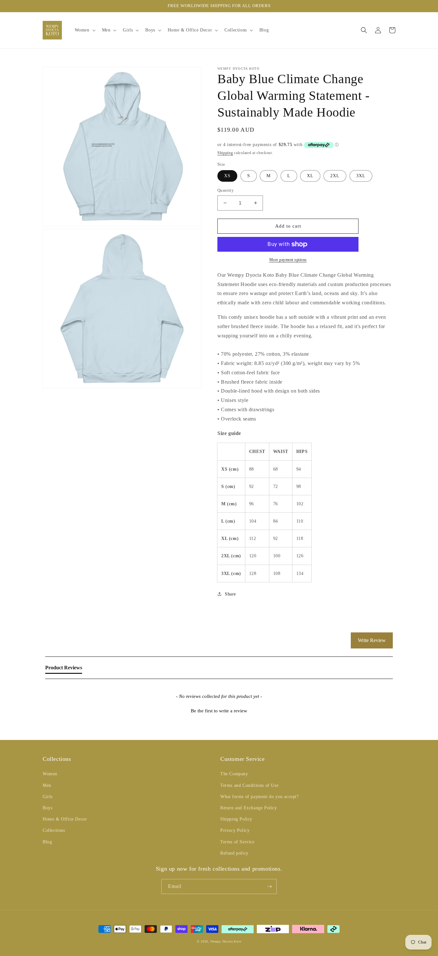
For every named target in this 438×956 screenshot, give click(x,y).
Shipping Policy (236, 819)
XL (310, 175)
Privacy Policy (234, 830)
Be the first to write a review (219, 710)
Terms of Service (237, 841)
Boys (47, 807)
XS (227, 175)
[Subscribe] (269, 886)
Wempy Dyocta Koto (225, 941)
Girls (48, 796)
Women (50, 773)
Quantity (225, 190)
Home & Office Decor (65, 819)
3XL (361, 175)
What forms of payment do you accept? (259, 796)
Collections (54, 830)
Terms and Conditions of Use (249, 785)
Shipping (225, 153)
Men (47, 785)
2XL (335, 175)
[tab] (63, 669)
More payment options (288, 259)
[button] (84, 30)
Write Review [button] (372, 640)
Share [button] (230, 594)
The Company (234, 773)
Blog (47, 841)
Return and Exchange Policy (248, 807)
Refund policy (234, 853)
